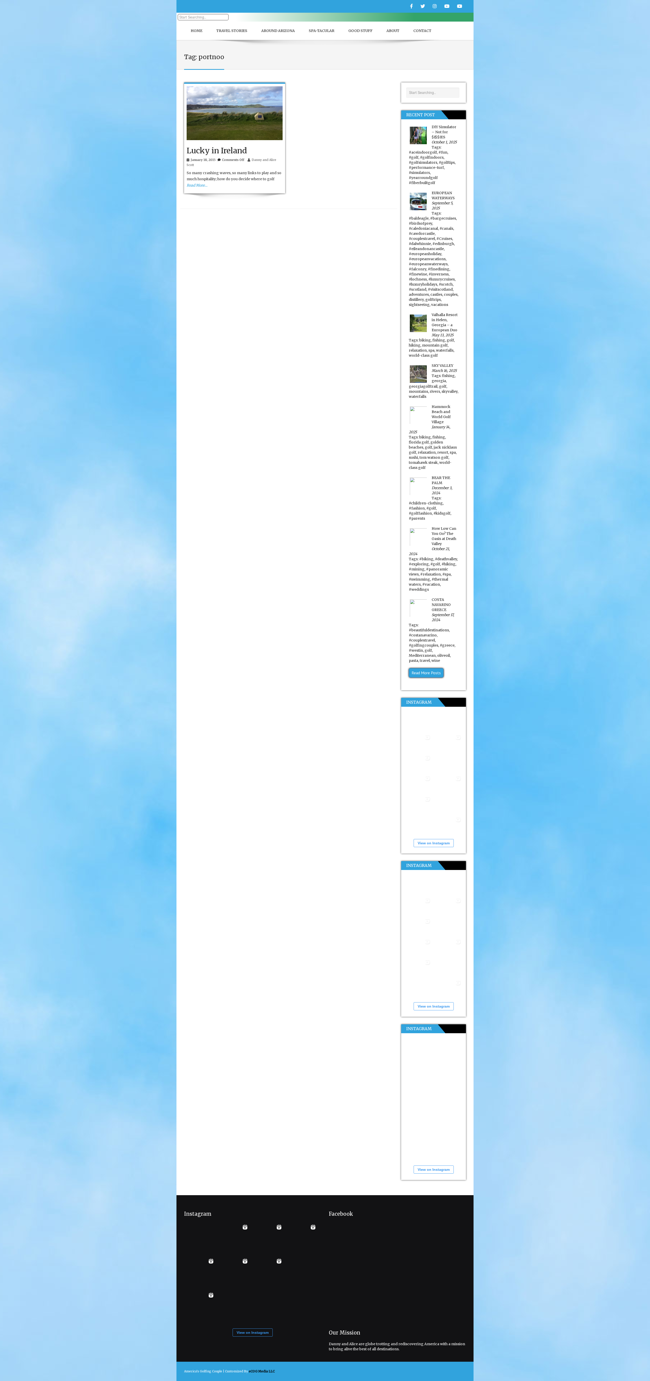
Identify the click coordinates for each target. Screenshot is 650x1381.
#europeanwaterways (428, 264)
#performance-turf (426, 167)
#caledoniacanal (423, 228)
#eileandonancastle (426, 248)
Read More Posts (426, 672)
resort (442, 452)
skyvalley (450, 391)
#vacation (431, 584)
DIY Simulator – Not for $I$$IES (444, 132)
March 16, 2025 (444, 370)
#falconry (417, 269)
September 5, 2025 (442, 205)
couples (451, 294)
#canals (446, 228)
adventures (419, 294)
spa (431, 350)
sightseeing (419, 304)
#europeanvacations (427, 259)
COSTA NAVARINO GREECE (441, 604)
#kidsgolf (441, 513)
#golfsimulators (423, 162)
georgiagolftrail (423, 386)
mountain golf (435, 345)
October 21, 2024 (429, 551)
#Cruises (444, 238)
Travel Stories (231, 30)
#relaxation (430, 574)
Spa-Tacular (321, 30)
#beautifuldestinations (429, 630)
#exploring (419, 564)
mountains (418, 391)
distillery (416, 299)
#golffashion (420, 513)
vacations (439, 304)
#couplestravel (422, 238)
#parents (417, 518)
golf (450, 340)
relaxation (418, 350)
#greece (447, 645)
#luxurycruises (441, 279)
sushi (413, 457)
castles (436, 294)
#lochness (418, 279)
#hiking (449, 564)
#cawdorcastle (422, 233)
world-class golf (423, 355)
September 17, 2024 (443, 617)
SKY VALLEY (442, 365)
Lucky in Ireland (217, 150)
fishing (438, 340)
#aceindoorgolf (423, 152)
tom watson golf (433, 457)
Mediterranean (422, 655)
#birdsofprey (420, 223)
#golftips (447, 162)
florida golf (419, 442)
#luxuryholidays (423, 284)
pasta (413, 660)
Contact (422, 30)
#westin (416, 650)
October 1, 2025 (444, 142)
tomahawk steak (423, 462)
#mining (417, 569)
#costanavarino (423, 635)
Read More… (197, 185)
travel (425, 660)
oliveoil (443, 655)
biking (425, 340)
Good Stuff (360, 30)
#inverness (439, 274)
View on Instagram (434, 843)
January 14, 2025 (429, 429)
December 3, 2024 (442, 490)
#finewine (418, 274)
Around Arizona (278, 30)
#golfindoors (432, 157)
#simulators (419, 172)
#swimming (419, 579)
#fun (442, 152)
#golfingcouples (423, 645)
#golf (413, 157)
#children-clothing (426, 503)
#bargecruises (443, 218)
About (392, 30)
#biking (426, 559)
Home (196, 30)
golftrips (433, 299)
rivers (435, 391)
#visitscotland (440, 289)
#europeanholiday (425, 254)
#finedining (438, 269)
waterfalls (444, 350)
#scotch (446, 284)
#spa (446, 574)
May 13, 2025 (442, 335)
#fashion (417, 508)
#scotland (417, 289)
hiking (414, 345)
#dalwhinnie (420, 243)
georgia (439, 381)
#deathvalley (446, 559)
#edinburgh (443, 243)
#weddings (419, 589)
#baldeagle (419, 218)
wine (435, 660)
